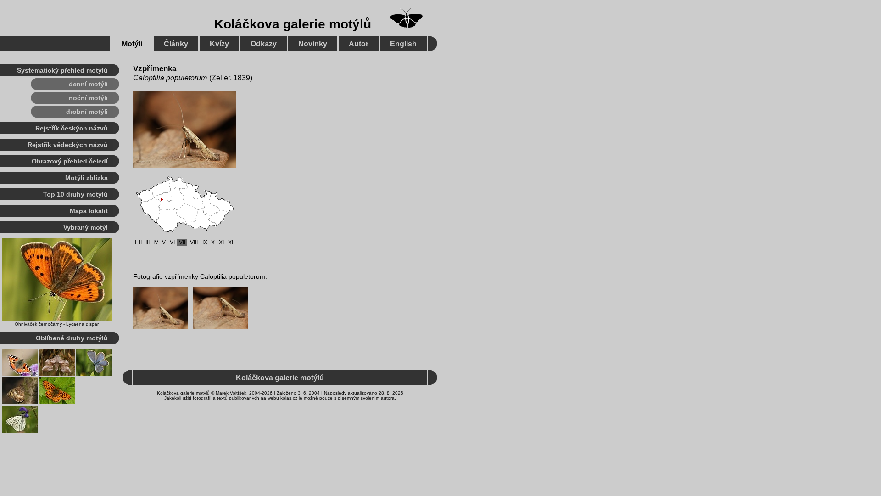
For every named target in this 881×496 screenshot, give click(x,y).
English (403, 44)
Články (176, 44)
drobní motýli (87, 111)
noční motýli (88, 97)
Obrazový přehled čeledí (70, 161)
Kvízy (219, 44)
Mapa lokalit (89, 210)
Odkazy (264, 44)
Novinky (312, 44)
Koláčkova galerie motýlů (292, 24)
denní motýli (88, 84)
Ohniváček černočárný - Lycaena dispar (57, 324)
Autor (358, 44)
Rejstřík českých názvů (71, 128)
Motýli (132, 44)
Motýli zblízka (86, 177)
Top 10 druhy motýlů (75, 194)
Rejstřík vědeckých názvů (68, 144)
